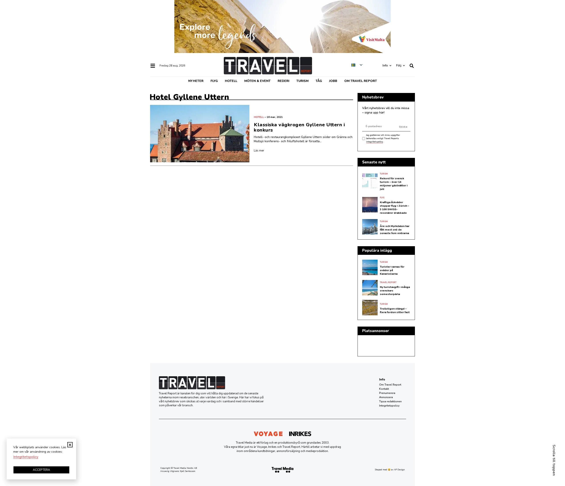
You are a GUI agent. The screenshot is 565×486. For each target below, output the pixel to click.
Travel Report (388, 282)
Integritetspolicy (389, 405)
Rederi (283, 81)
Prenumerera (387, 393)
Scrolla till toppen (554, 460)
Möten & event (257, 81)
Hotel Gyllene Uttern (189, 97)
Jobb (333, 81)
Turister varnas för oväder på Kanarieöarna (392, 270)
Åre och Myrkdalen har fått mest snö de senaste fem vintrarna (394, 229)
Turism (302, 81)
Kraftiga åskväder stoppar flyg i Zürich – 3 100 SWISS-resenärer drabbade (394, 207)
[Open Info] (390, 65)
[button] (70, 444)
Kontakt (384, 389)
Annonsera (386, 397)
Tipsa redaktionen (390, 401)
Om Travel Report (360, 81)
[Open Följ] (403, 65)
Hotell (231, 81)
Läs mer (259, 151)
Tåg (319, 81)
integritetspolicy (374, 141)
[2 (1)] (282, 51)
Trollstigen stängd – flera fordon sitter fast (395, 310)
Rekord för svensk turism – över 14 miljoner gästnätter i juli (394, 184)
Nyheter (195, 81)
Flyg (214, 81)
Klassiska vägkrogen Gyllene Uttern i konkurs (299, 127)
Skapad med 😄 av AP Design (390, 469)
